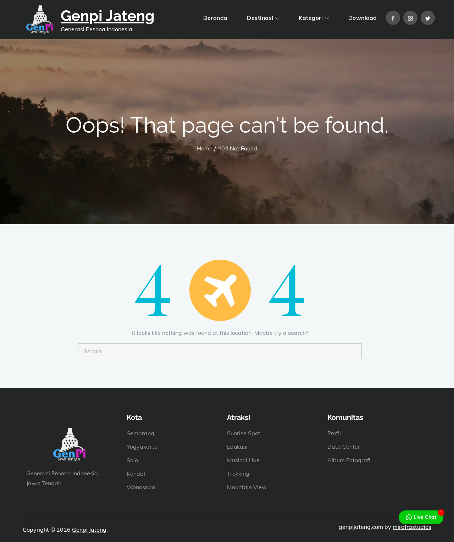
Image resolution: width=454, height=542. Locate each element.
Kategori (311, 17)
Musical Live (243, 460)
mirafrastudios (412, 526)
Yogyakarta (142, 446)
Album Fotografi (348, 460)
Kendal (136, 473)
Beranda (215, 17)
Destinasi (260, 17)
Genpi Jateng (108, 15)
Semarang (140, 433)
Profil (334, 433)
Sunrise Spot (243, 433)
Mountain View (247, 487)
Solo (132, 460)
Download (362, 17)
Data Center (343, 446)
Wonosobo (141, 487)
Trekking (238, 473)
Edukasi (237, 446)
